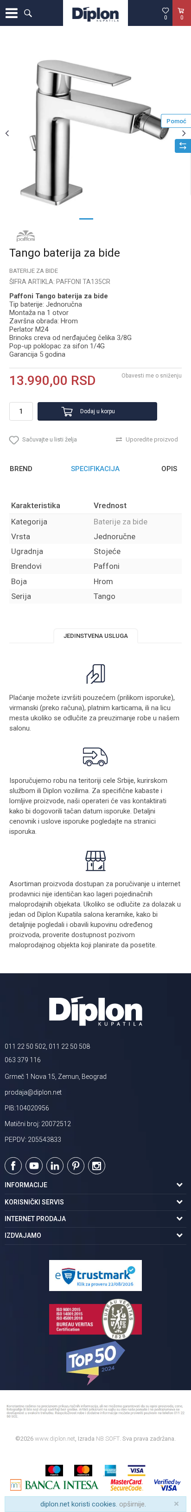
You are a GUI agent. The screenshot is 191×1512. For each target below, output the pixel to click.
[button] (28, 13)
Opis (169, 469)
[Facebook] (13, 1165)
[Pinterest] (75, 1165)
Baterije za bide (33, 270)
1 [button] (86, 218)
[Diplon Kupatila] (95, 13)
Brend (21, 469)
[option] (95, 133)
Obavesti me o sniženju (151, 375)
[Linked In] (55, 1165)
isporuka (22, 831)
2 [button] (105, 218)
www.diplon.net (55, 1438)
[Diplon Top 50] (95, 1363)
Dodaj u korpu (97, 411)
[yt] (34, 1165)
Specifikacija (95, 469)
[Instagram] (96, 1165)
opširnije (132, 1504)
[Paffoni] (25, 236)
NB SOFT (108, 1438)
